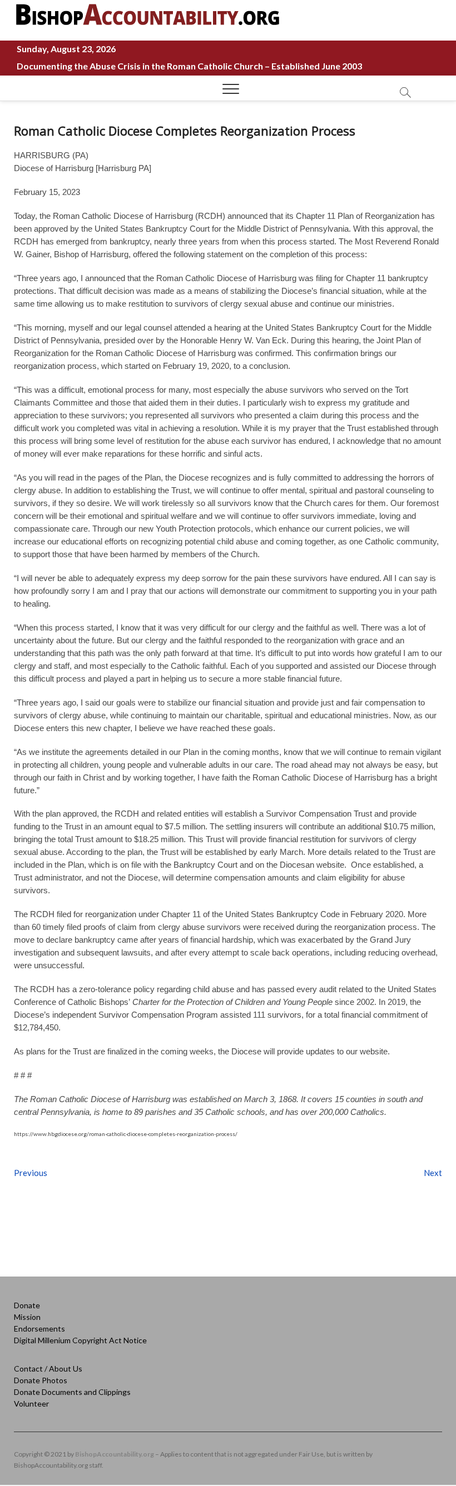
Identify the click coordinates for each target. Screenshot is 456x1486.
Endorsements (39, 1328)
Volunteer (31, 1403)
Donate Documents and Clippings (72, 1392)
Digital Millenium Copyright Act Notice (80, 1340)
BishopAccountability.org (114, 1454)
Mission (27, 1317)
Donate (27, 1305)
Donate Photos (40, 1380)
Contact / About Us (48, 1368)
